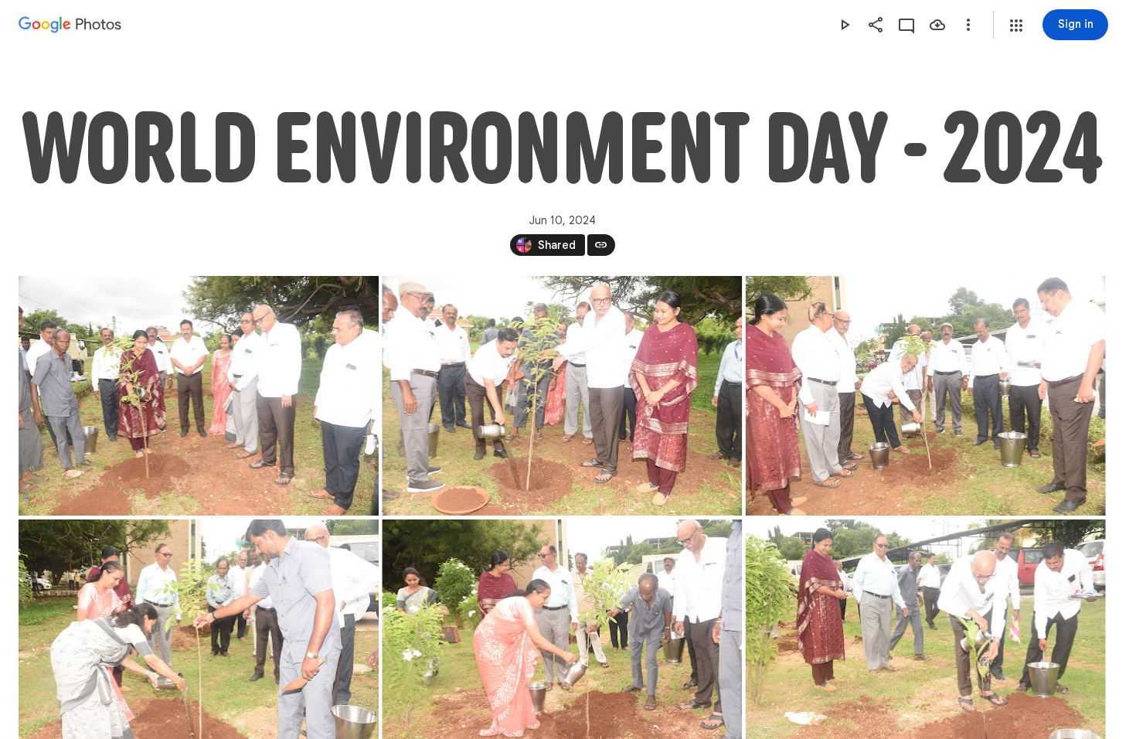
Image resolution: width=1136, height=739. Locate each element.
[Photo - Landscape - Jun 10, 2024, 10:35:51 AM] (562, 396)
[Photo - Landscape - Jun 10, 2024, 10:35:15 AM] (199, 396)
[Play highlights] (844, 24)
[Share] (875, 24)
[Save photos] (937, 24)
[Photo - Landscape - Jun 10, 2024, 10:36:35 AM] (926, 396)
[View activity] (906, 24)
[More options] (968, 24)
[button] (1016, 25)
